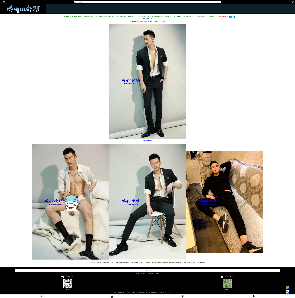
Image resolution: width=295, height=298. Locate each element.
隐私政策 (143, 273)
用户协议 (152, 273)
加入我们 (147, 273)
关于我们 (138, 273)
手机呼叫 (147, 270)
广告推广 (157, 273)
